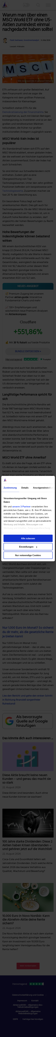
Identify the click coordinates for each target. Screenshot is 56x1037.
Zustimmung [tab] (10, 487)
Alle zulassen (28, 538)
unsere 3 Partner (21, 506)
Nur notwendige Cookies (28, 555)
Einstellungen (26, 546)
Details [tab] (25, 487)
